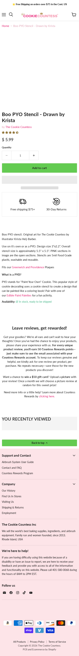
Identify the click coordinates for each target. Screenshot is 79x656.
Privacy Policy (37, 641)
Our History (8, 490)
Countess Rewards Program (17, 473)
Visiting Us (8, 501)
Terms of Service (57, 641)
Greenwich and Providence (28, 267)
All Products (19, 641)
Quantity (6, 147)
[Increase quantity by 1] (34, 155)
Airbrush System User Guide (18, 462)
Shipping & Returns (13, 507)
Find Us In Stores (11, 496)
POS (25, 649)
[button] (10, 132)
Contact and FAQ (11, 467)
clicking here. (47, 396)
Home (5, 25)
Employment (9, 512)
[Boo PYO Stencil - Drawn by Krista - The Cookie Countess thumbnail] (8, 114)
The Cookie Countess (19, 127)
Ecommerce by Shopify (44, 649)
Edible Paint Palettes (19, 295)
